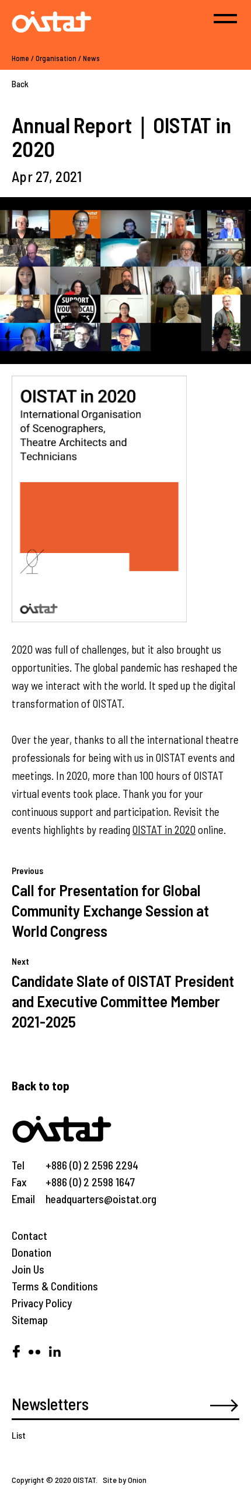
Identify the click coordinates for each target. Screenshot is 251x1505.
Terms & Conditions (55, 1286)
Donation (31, 1252)
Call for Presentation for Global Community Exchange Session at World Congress (110, 910)
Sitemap (30, 1319)
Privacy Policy (42, 1303)
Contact (29, 1235)
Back (20, 84)
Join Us (28, 1269)
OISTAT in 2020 (164, 829)
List (19, 1434)
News (91, 58)
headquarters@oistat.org (101, 1199)
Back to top (40, 1085)
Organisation (56, 58)
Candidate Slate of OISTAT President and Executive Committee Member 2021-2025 (123, 1000)
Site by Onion (125, 1480)
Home (20, 58)
